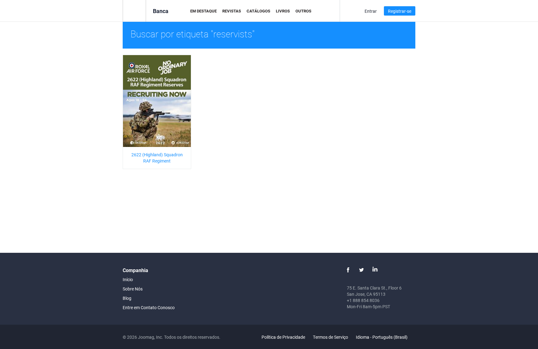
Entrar (371, 11)
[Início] (134, 10)
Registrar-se (399, 11)
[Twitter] (361, 270)
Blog (127, 298)
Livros (283, 11)
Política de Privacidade (283, 337)
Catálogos (258, 11)
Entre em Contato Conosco (149, 307)
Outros (303, 11)
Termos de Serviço (330, 337)
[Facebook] (348, 270)
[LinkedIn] (375, 270)
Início (128, 279)
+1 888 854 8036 (363, 300)
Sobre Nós (133, 289)
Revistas (231, 11)
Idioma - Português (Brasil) (382, 337)
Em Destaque (203, 11)
